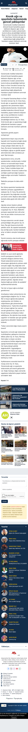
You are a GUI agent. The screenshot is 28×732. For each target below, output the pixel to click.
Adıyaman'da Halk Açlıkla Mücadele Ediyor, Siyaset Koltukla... (16, 609)
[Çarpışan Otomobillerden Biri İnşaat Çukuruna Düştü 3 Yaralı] (7, 443)
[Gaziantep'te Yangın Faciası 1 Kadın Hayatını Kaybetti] (21, 430)
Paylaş (4, 64)
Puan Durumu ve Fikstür (9, 680)
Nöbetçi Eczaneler (8, 673)
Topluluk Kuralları (19, 692)
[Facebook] (8, 668)
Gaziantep (14, 13)
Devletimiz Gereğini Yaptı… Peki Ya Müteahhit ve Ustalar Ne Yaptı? (17, 616)
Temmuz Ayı (12, 639)
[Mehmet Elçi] (4, 608)
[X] (11, 668)
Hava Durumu (6, 675)
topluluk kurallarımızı (16, 506)
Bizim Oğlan (12, 632)
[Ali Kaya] (4, 631)
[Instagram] (14, 668)
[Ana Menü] (1, 3)
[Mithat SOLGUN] (4, 593)
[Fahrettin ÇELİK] (4, 623)
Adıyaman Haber (8, 68)
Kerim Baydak (13, 584)
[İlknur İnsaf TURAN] (4, 547)
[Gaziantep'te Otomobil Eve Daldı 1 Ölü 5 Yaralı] (7, 458)
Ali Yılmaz (12, 599)
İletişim (4, 692)
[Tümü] (26, 526)
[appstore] (9, 699)
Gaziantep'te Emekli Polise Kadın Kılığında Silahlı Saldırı (6, 436)
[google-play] (17, 699)
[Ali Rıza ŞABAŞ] (4, 562)
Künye (10, 692)
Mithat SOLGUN (13, 591)
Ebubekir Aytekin (14, 553)
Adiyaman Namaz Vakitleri (10, 677)
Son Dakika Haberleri (8, 684)
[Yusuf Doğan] (4, 577)
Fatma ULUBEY (13, 531)
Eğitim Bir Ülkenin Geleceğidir (17, 533)
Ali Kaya (11, 629)
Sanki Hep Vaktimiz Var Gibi (17, 548)
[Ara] (26, 3)
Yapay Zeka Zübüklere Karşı (17, 541)
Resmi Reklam (5, 8)
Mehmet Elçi (12, 606)
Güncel (21, 8)
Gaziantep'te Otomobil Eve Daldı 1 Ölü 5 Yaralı (7, 463)
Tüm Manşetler (7, 682)
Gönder (4, 501)
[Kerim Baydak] (4, 585)
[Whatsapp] (20, 668)
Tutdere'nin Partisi (14, 624)
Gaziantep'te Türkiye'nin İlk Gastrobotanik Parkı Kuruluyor (21, 449)
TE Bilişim (18, 710)
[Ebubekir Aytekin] (4, 555)
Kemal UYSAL (13, 614)
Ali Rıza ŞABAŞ (13, 561)
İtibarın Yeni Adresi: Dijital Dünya (16, 578)
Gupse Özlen (12, 637)
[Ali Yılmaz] (4, 600)
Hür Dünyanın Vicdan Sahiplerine (15, 556)
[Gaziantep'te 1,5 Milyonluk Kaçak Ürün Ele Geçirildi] (21, 458)
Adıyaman (15, 8)
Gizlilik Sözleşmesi (16, 693)
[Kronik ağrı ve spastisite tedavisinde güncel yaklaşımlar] (14, 54)
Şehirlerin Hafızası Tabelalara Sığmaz (17, 571)
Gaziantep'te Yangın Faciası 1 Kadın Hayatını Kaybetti (21, 436)
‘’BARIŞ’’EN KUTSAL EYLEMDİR (18, 563)
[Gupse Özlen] (4, 638)
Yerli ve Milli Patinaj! (14, 601)
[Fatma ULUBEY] (4, 532)
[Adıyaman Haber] (5, 415)
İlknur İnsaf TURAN (15, 546)
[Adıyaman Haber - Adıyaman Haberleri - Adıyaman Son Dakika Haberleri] (14, 3)
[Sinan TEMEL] (4, 570)
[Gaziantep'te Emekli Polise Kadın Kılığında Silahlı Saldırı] (7, 430)
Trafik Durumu (6, 678)
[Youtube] (17, 668)
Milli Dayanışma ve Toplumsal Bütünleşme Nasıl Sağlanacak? (17, 594)
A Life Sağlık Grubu (18, 690)
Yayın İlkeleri (6, 693)
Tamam (14, 717)
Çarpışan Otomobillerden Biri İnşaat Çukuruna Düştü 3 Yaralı (7, 450)
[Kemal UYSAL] (4, 615)
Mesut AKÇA (12, 538)
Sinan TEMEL (12, 568)
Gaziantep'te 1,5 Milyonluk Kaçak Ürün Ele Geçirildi (20, 464)
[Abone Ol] (22, 65)
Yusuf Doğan (13, 576)
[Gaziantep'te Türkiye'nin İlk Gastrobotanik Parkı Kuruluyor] (21, 443)
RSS (4, 705)
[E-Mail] (11, 417)
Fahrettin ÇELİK (13, 622)
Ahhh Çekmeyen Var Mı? (16, 586)
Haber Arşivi (6, 685)
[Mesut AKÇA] (4, 539)
